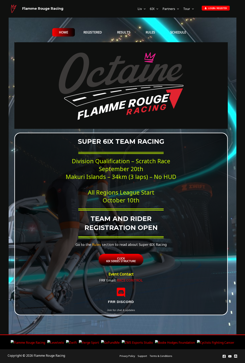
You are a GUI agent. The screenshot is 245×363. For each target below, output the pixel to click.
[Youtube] (230, 356)
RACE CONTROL (130, 280)
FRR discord (121, 302)
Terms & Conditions (160, 356)
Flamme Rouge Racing (42, 8)
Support (142, 356)
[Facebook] (224, 356)
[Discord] (235, 356)
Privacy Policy (127, 356)
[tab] (63, 32)
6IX (152, 9)
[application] (144, 9)
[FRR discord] (121, 292)
